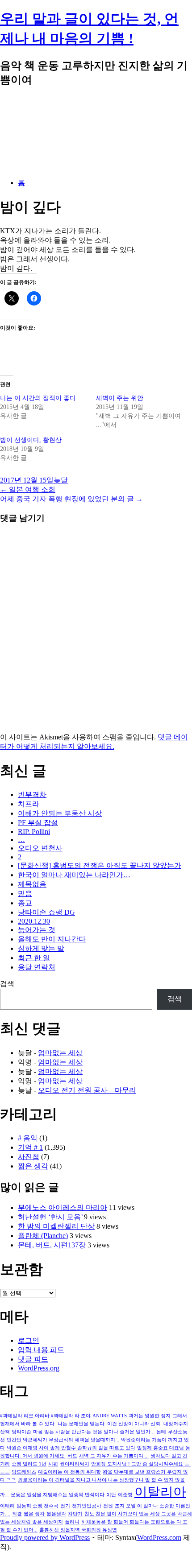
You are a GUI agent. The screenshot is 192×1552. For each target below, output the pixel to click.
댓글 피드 (33, 1359)
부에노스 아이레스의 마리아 (62, 1207)
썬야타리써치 (74, 1463)
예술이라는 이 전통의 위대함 (69, 1471)
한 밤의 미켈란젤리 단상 (56, 1226)
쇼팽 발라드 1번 (29, 1463)
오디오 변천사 (40, 848)
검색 (7, 983)
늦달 (61, 480)
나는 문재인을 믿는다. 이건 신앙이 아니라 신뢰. (110, 1423)
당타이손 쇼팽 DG (46, 912)
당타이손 (21, 1431)
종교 (25, 903)
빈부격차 (32, 794)
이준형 (125, 1494)
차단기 (75, 1513)
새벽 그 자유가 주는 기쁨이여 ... (114, 1455)
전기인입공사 (86, 1505)
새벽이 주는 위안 (119, 398)
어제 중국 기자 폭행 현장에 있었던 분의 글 (71, 499)
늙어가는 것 (36, 929)
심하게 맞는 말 (41, 948)
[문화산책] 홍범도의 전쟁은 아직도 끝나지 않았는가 (99, 865)
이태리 (7, 1505)
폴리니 (72, 1521)
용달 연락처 (36, 967)
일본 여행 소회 (27, 489)
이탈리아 (160, 1492)
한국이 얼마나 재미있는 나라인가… (74, 875)
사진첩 (28, 1156)
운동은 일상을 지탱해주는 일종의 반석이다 (57, 1494)
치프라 (28, 804)
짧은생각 (56, 1513)
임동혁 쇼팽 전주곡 (37, 1505)
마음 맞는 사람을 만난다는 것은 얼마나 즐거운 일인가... (93, 1431)
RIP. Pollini (34, 831)
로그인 (28, 1340)
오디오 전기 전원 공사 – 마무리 (87, 1090)
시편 (53, 1463)
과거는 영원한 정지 (150, 1415)
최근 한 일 (34, 958)
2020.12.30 (34, 921)
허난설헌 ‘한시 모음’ (50, 1217)
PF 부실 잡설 (38, 822)
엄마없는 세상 (60, 1053)
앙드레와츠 (24, 1471)
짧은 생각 (33, 1166)
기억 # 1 (30, 1147)
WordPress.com (159, 1537)
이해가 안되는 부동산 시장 (60, 813)
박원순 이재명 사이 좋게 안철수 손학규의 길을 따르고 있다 (71, 1447)
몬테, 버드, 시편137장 (52, 1245)
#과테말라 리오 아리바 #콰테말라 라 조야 (45, 1415)
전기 (65, 1505)
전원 (108, 1505)
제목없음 (32, 884)
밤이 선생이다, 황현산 (31, 440)
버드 (72, 1455)
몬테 (161, 1431)
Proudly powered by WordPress (45, 1537)
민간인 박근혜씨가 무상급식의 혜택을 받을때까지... (63, 1439)
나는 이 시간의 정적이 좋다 (38, 398)
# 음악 (28, 1138)
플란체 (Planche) (43, 1235)
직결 (17, 1513)
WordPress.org (38, 1368)
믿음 (25, 893)
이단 (111, 1494)
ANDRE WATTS (109, 1415)
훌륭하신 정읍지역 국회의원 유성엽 (78, 1529)
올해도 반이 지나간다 (52, 939)
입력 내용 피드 (41, 1350)
